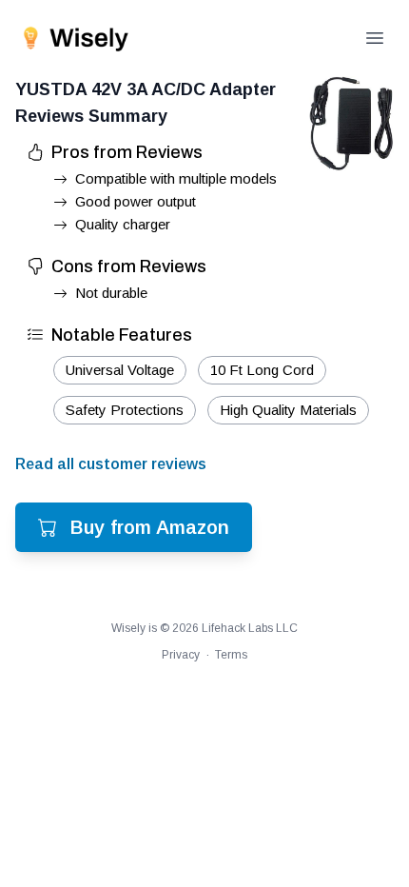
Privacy (181, 654)
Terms (231, 654)
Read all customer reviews (110, 464)
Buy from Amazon (149, 527)
